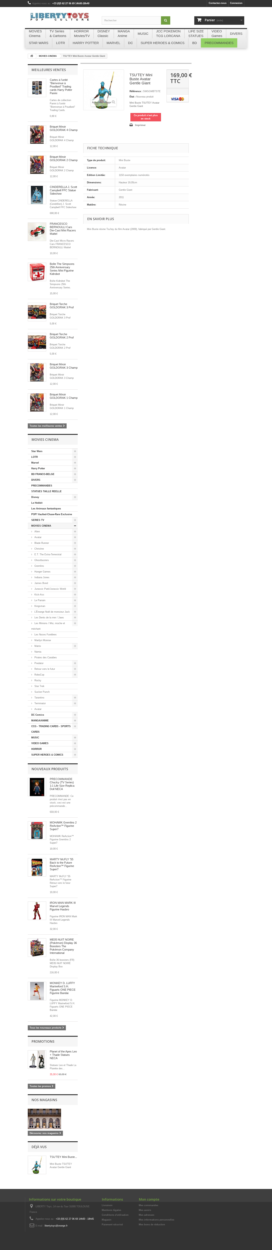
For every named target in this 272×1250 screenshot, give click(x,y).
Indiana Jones (41, 577)
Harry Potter (38, 468)
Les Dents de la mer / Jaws (49, 617)
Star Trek (39, 686)
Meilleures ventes (48, 70)
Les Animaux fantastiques (46, 508)
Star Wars (36, 451)
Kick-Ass (39, 594)
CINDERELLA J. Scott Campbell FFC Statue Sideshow (63, 190)
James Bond (41, 583)
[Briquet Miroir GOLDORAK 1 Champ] (37, 402)
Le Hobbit (36, 502)
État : (132, 96)
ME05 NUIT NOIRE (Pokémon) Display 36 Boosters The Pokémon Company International (63, 946)
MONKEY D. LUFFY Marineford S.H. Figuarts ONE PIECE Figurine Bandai (62, 988)
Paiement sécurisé (112, 1224)
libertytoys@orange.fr (56, 1225)
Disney (35, 497)
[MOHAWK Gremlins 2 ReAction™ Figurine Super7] (37, 830)
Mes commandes (148, 1205)
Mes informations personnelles (156, 1219)
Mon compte (149, 1199)
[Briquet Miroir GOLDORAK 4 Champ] (37, 134)
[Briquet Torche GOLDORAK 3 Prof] (37, 312)
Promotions (42, 1041)
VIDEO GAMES (39, 743)
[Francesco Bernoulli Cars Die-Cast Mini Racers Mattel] (37, 232)
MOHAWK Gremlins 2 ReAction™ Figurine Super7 (63, 826)
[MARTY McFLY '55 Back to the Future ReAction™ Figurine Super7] (37, 867)
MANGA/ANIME (40, 720)
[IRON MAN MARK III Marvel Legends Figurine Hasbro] (37, 911)
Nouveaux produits (49, 769)
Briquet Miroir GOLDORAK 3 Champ (64, 366)
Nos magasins (44, 1100)
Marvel (35, 462)
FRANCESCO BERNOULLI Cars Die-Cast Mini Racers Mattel (63, 228)
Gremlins (39, 566)
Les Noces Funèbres (45, 634)
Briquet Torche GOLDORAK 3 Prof (62, 305)
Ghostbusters (41, 560)
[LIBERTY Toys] (62, 19)
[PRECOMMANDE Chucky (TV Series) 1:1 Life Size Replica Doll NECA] (37, 787)
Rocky (37, 680)
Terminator (40, 703)
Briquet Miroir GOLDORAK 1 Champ (64, 396)
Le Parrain (39, 600)
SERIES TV (37, 520)
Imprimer (140, 125)
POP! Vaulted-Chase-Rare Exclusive (51, 514)
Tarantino (39, 697)
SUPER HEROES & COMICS (47, 754)
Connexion (236, 3)
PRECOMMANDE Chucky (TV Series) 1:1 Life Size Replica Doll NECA (62, 784)
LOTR (34, 457)
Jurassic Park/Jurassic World (50, 588)
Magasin (106, 1219)
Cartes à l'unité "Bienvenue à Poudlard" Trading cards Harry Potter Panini (61, 86)
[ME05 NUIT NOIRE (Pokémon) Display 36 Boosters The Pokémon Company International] (37, 947)
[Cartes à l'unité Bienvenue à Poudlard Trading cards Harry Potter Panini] (37, 88)
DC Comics (37, 714)
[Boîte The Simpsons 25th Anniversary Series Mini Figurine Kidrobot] (37, 272)
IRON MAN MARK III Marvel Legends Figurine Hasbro (63, 906)
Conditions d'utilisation (115, 1215)
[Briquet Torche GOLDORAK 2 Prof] (37, 342)
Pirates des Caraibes (45, 657)
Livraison (107, 1205)
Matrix (37, 646)
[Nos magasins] (53, 1119)
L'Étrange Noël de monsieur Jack (52, 611)
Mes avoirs (145, 1210)
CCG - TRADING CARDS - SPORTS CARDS (51, 729)
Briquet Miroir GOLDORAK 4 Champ (64, 128)
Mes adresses (146, 1215)
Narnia (37, 651)
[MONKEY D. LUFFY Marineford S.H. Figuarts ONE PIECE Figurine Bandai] (37, 991)
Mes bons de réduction (152, 1224)
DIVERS (35, 480)
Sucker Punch (42, 691)
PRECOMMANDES (41, 485)
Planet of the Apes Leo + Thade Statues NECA (63, 1055)
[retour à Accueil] (31, 56)
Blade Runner (41, 543)
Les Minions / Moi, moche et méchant (48, 626)
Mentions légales (111, 1210)
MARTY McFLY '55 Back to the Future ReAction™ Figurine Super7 (62, 864)
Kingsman (39, 606)
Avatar (37, 537)
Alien (37, 531)
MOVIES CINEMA (41, 525)
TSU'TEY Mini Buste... (63, 1156)
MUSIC (35, 737)
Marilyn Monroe (42, 640)
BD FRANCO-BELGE (42, 474)
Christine (39, 548)
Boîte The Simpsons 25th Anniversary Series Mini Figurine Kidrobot (62, 268)
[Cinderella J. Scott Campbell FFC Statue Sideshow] (37, 195)
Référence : (136, 91)
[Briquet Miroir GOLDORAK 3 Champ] (37, 372)
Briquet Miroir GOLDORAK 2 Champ (64, 158)
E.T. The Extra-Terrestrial (47, 554)
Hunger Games (42, 571)
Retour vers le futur (44, 669)
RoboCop (39, 674)
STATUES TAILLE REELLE (46, 491)
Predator (38, 663)
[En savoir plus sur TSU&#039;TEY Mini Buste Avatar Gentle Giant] (37, 1165)
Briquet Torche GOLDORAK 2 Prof (62, 336)
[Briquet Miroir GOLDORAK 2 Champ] (37, 165)
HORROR (36, 749)
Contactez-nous (217, 3)
